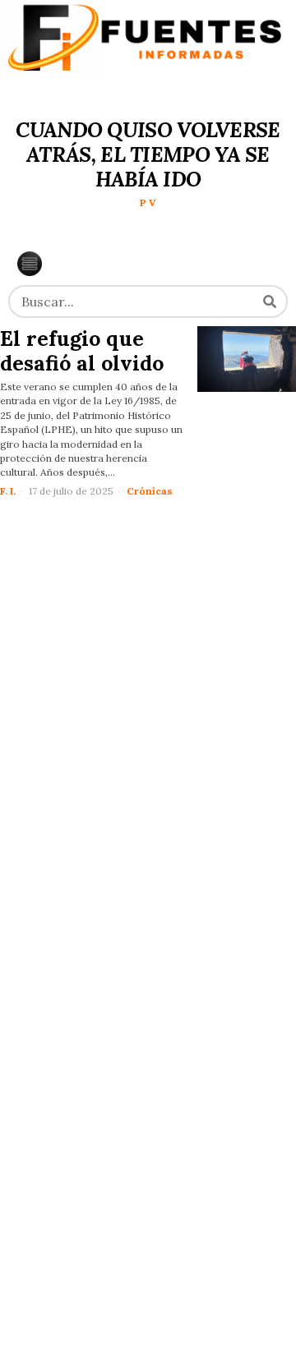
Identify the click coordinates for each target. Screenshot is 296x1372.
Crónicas (150, 491)
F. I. (8, 491)
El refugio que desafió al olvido (82, 350)
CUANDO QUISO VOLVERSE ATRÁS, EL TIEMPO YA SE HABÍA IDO (148, 154)
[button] (270, 301)
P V (148, 202)
